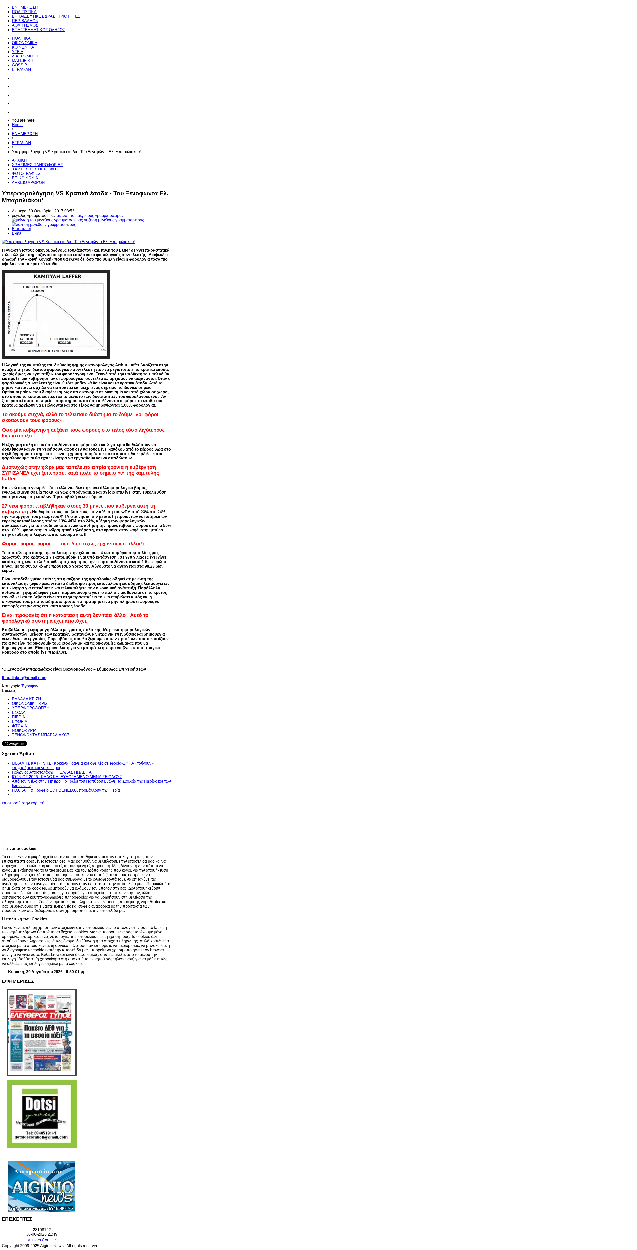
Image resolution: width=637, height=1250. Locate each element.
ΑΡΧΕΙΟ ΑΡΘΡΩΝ (28, 182)
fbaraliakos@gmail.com (24, 678)
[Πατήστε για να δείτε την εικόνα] (68, 242)
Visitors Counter (42, 1240)
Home (17, 125)
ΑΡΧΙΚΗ (19, 160)
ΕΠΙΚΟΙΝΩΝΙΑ (25, 178)
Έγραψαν (29, 686)
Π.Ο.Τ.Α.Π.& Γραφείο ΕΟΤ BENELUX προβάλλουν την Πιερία (66, 790)
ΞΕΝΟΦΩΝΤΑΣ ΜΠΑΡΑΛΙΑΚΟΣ (41, 735)
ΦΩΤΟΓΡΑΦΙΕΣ (26, 173)
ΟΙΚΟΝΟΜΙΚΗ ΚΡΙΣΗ (31, 703)
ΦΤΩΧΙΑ (19, 726)
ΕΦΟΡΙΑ (19, 721)
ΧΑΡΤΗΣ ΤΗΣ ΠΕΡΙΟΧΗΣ (35, 169)
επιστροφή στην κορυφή (23, 803)
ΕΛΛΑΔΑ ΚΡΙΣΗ (26, 699)
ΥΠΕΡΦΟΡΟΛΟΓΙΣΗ (31, 708)
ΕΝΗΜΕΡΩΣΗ (25, 134)
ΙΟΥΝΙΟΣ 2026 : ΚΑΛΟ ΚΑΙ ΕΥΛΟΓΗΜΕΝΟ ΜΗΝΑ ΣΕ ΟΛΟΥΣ (67, 777)
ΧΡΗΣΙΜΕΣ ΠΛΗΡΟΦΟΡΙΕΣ (37, 165)
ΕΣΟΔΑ (19, 712)
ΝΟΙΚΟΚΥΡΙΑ (24, 730)
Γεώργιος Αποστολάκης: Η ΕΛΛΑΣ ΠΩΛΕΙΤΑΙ (52, 772)
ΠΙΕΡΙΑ (18, 717)
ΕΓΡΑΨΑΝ (21, 143)
